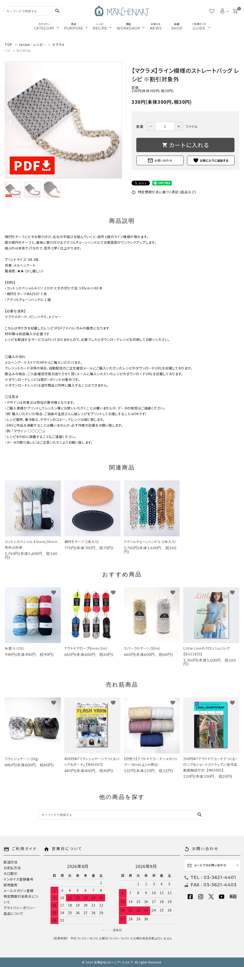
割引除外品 (24, 50)
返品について (14, 913)
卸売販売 (11, 884)
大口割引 (11, 873)
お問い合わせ (159, 160)
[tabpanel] (63, 120)
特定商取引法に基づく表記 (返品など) (164, 191)
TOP (7, 50)
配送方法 (11, 862)
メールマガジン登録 (18, 890)
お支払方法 (12, 867)
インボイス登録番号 (18, 879)
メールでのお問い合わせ (206, 865)
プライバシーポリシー (20, 907)
